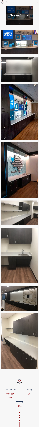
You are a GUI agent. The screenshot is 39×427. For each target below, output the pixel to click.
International (19, 406)
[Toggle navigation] (37, 1)
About (29, 392)
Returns (10, 396)
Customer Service (10, 393)
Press (29, 394)
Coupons (19, 405)
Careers (29, 393)
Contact (29, 396)
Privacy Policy (10, 394)
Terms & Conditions (10, 392)
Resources (10, 397)
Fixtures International (11, 1)
